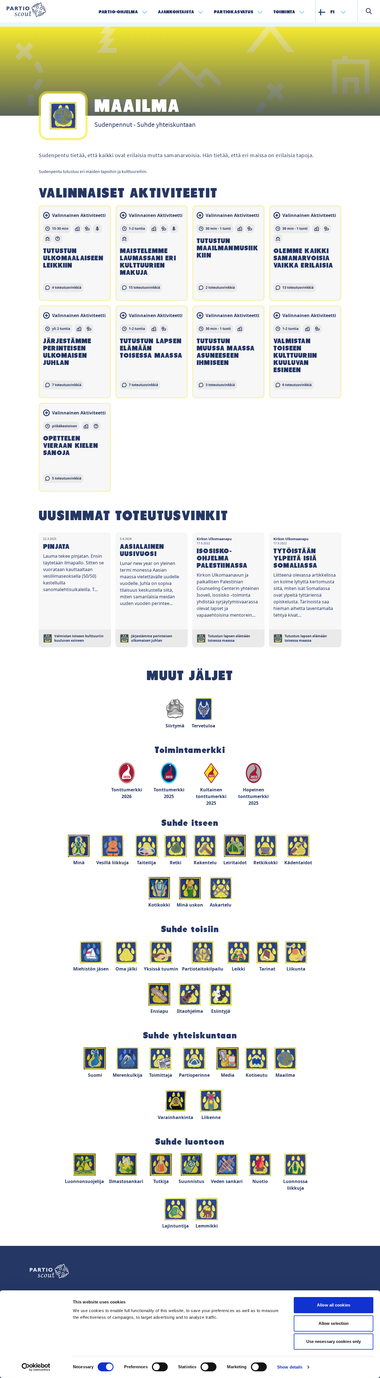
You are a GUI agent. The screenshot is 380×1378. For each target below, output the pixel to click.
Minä (79, 863)
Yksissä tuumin (161, 969)
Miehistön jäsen (91, 969)
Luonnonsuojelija (84, 1181)
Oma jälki (126, 969)
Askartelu (220, 905)
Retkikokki (265, 863)
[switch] (160, 1366)
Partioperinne (194, 1075)
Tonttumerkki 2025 (169, 793)
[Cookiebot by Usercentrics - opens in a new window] (36, 1367)
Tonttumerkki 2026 (126, 793)
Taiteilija (146, 863)
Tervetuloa (203, 726)
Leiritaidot (235, 863)
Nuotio (260, 1181)
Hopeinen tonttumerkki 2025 (253, 796)
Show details (289, 1367)
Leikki (238, 969)
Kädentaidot (298, 863)
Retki (175, 863)
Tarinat (267, 969)
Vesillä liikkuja (112, 863)
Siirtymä (175, 726)
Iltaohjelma (190, 1011)
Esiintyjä (220, 1011)
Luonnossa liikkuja (295, 1184)
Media (228, 1075)
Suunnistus (191, 1181)
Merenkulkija (127, 1075)
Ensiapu (159, 1011)
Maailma (285, 1075)
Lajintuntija (175, 1226)
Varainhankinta (175, 1117)
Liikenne (211, 1117)
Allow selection (334, 1323)
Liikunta (296, 969)
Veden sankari (227, 1181)
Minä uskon (190, 905)
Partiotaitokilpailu (203, 969)
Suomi (95, 1075)
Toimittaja (160, 1075)
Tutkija (161, 1181)
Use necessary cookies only (333, 1341)
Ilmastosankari (126, 1181)
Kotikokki (159, 905)
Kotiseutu (256, 1075)
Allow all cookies (333, 1305)
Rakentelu (205, 863)
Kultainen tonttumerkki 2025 (211, 796)
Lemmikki (207, 1226)
